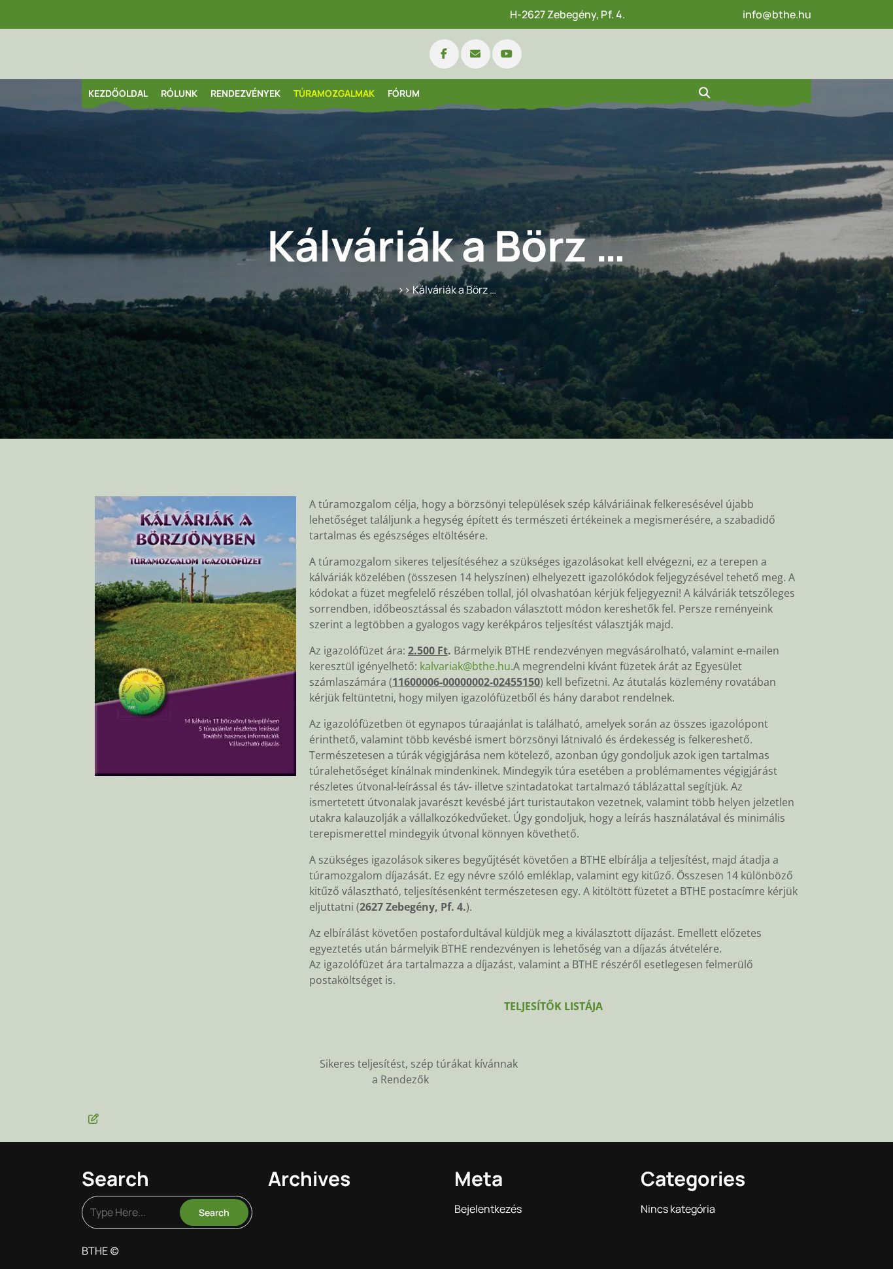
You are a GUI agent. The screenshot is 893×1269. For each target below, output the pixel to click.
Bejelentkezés (488, 1209)
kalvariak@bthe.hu (465, 666)
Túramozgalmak (334, 93)
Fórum (404, 93)
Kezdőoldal (118, 93)
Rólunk (179, 93)
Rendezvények (245, 93)
